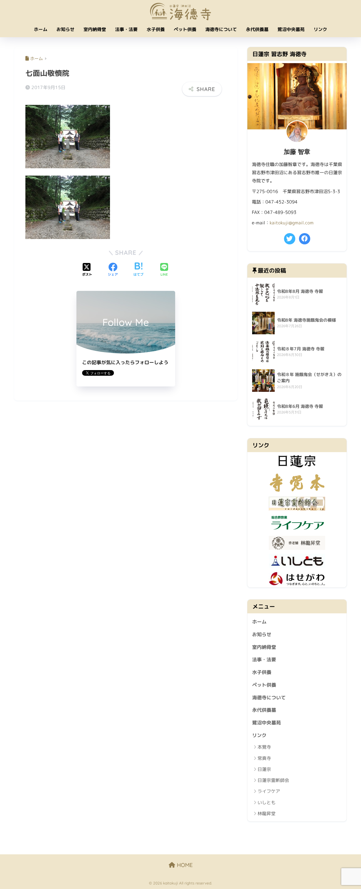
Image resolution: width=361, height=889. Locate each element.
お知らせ (65, 29)
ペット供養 (185, 29)
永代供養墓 (257, 29)
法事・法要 (126, 29)
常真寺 (264, 758)
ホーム (40, 29)
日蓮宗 (264, 769)
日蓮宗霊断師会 (273, 780)
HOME (184, 864)
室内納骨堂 (94, 29)
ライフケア (268, 791)
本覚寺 (264, 747)
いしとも (266, 802)
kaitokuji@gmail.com (292, 223)
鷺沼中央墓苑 (291, 29)
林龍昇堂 (266, 813)
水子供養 (156, 29)
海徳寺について (221, 29)
